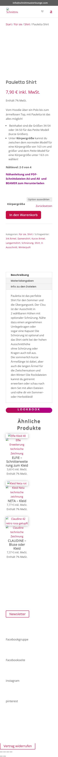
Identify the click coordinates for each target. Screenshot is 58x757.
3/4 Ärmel (11, 238)
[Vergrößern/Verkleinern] (1, 751)
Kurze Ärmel (38, 238)
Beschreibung (20, 275)
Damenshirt (24, 238)
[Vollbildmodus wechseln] (4, 751)
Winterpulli (25, 247)
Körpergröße (16, 204)
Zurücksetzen (44, 206)
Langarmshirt (13, 242)
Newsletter (17, 614)
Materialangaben (22, 281)
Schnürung (28, 242)
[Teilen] (7, 751)
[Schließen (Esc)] (11, 751)
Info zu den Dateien (23, 286)
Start (9, 24)
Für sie (18, 24)
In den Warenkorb (23, 215)
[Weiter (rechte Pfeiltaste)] (4, 756)
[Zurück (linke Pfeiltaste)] (1, 756)
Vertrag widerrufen (18, 746)
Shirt (27, 24)
